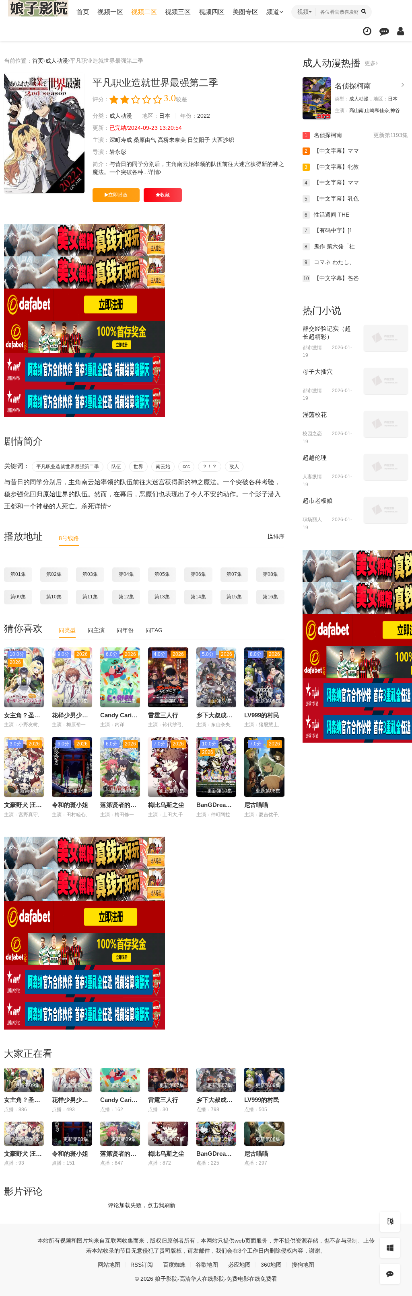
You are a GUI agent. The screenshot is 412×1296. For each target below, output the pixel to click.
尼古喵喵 (256, 804)
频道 (272, 11)
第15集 (234, 597)
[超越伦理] (386, 467)
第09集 (18, 597)
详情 (153, 172)
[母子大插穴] (386, 381)
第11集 (90, 597)
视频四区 (212, 11)
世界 (138, 466)
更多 (370, 63)
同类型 (67, 630)
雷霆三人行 (163, 715)
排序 (278, 536)
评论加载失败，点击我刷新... (144, 1205)
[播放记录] (367, 31)
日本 (164, 116)
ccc (186, 466)
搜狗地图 (303, 1264)
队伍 (116, 466)
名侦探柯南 (353, 86)
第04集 (126, 574)
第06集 (198, 574)
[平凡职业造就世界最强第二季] (44, 133)
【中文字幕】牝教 (332, 167)
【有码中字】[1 (328, 230)
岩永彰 (117, 152)
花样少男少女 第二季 (80, 715)
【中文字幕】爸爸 (331, 278)
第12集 (126, 597)
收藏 (165, 195)
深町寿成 (120, 140)
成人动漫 (56, 60)
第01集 (18, 574)
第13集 (162, 597)
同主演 (96, 630)
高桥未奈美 (172, 140)
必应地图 (239, 1264)
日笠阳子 (198, 140)
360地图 (271, 1264)
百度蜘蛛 (174, 1264)
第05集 (162, 574)
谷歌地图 (207, 1264)
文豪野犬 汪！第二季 (32, 804)
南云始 (163, 466)
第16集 (270, 597)
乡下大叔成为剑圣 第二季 (230, 715)
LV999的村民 (261, 715)
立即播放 (118, 195)
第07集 (234, 574)
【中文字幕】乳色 (332, 198)
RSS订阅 (141, 1264)
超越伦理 (315, 457)
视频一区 (110, 11)
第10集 (54, 597)
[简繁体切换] (390, 1222)
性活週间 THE (327, 214)
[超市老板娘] (386, 510)
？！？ (209, 466)
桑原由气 (145, 140)
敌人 (234, 466)
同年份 (125, 630)
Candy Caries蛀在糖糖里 (134, 715)
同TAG (154, 630)
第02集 (54, 574)
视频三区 (178, 11)
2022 (203, 116)
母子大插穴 (318, 371)
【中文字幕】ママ (332, 150)
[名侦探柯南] (317, 98)
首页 (82, 11)
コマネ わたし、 (330, 262)
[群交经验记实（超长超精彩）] (386, 338)
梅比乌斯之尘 (166, 804)
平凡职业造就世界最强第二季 (67, 466)
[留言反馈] (384, 31)
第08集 (270, 574)
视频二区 (144, 11)
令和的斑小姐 (70, 804)
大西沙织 (223, 140)
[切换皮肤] (390, 1248)
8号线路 (69, 538)
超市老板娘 (318, 500)
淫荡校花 (315, 414)
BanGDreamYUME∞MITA (232, 804)
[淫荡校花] (386, 424)
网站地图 (109, 1264)
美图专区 (245, 11)
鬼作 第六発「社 (330, 246)
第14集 (198, 597)
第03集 (90, 574)
